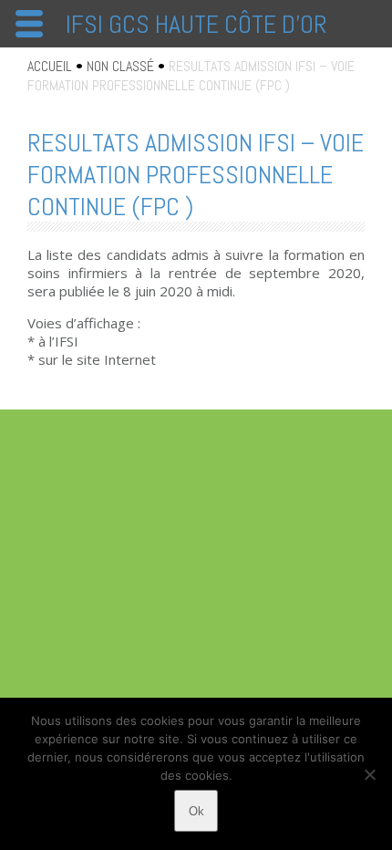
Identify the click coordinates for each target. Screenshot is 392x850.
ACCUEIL (49, 66)
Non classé (120, 66)
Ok (196, 811)
